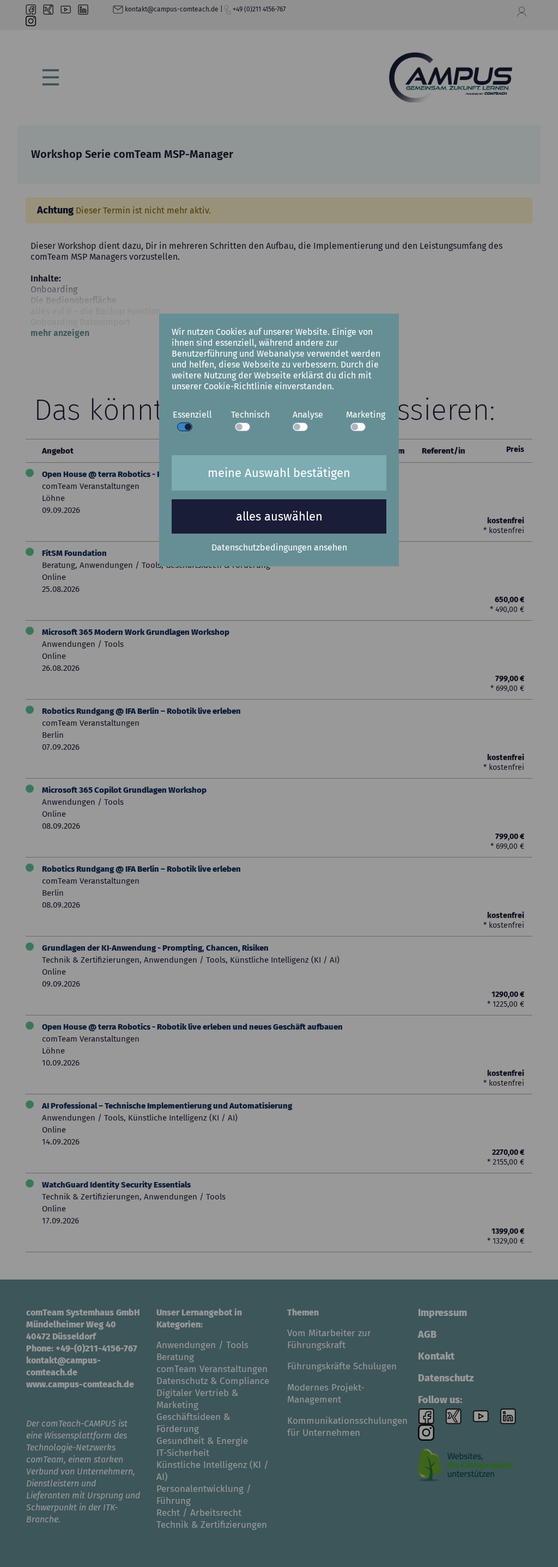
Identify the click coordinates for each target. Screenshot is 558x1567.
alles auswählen (279, 516)
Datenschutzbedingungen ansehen (279, 547)
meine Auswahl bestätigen (279, 473)
